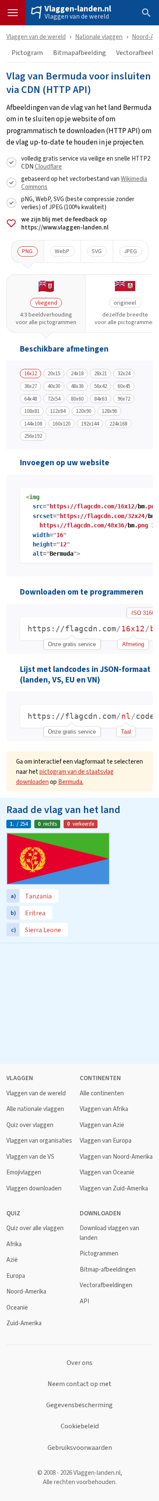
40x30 (53, 386)
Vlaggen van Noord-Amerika (116, 1157)
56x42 (100, 386)
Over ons (79, 1363)
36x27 (30, 386)
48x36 (77, 386)
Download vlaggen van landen (109, 1232)
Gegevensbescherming (79, 1405)
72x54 (53, 399)
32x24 (123, 373)
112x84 (57, 411)
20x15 (53, 373)
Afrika (14, 1244)
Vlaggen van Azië (102, 1125)
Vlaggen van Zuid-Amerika (114, 1188)
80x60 (77, 399)
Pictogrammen (99, 1253)
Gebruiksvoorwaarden (79, 1448)
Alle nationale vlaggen (35, 1109)
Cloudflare (48, 166)
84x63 (100, 399)
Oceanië (17, 1308)
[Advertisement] (79, 1002)
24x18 (77, 373)
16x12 (30, 373)
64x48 (30, 399)
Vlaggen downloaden (33, 1188)
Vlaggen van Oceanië (107, 1172)
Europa (15, 1276)
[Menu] (12, 12)
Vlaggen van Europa (105, 1141)
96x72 (123, 399)
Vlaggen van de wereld (77, 16)
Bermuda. (71, 781)
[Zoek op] (146, 12)
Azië (12, 1260)
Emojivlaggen (23, 1172)
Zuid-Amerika (24, 1323)
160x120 (61, 423)
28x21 (100, 373)
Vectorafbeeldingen (106, 1285)
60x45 (123, 386)
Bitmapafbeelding (79, 53)
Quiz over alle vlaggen (35, 1228)
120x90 (83, 411)
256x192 (33, 436)
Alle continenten (102, 1093)
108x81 (31, 411)
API (84, 1301)
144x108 (33, 423)
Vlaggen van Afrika (104, 1109)
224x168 (118, 423)
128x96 (109, 411)
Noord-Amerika (26, 1291)
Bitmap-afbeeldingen (108, 1269)
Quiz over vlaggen (29, 1125)
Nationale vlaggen (99, 36)
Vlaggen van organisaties (39, 1141)
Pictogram (27, 53)
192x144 (90, 423)
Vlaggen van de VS (30, 1157)
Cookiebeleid (80, 1426)
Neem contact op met (79, 1384)
